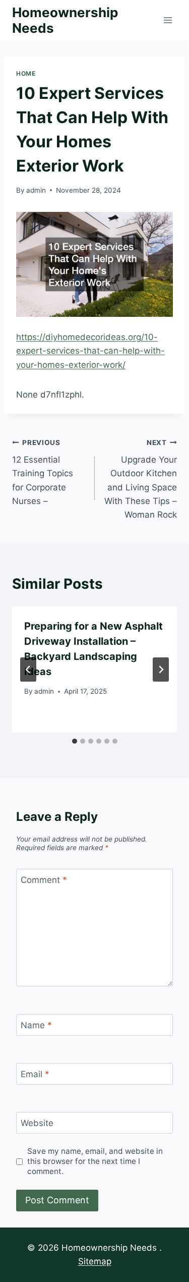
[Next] (161, 669)
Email (35, 1074)
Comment (44, 880)
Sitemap (94, 1261)
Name (36, 1025)
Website (37, 1123)
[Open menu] (167, 20)
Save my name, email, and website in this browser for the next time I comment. (95, 1161)
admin (36, 190)
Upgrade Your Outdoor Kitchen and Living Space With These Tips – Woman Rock (140, 479)
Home (25, 73)
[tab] (74, 741)
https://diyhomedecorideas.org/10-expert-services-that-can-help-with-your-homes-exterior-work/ (90, 350)
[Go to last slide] (28, 669)
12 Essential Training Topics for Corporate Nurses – (42, 472)
